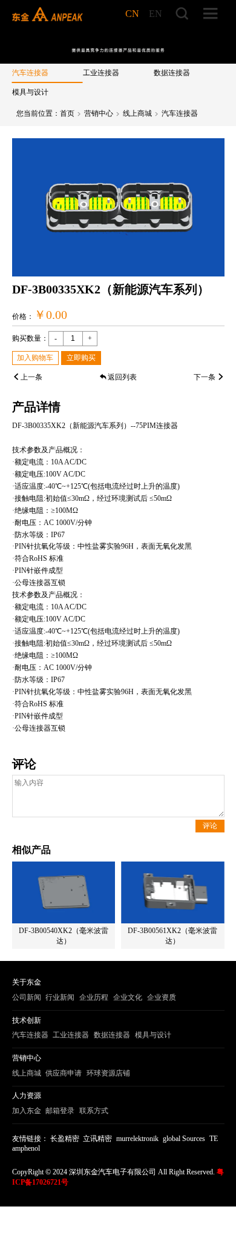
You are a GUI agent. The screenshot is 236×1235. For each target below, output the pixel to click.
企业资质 (161, 997)
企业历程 (93, 997)
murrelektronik (137, 1138)
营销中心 (98, 113)
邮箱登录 (59, 1110)
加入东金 (26, 1110)
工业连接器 (101, 73)
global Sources (184, 1138)
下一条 (204, 377)
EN (155, 13)
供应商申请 (63, 1073)
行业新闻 (59, 997)
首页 (67, 113)
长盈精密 (64, 1138)
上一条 (31, 377)
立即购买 (81, 357)
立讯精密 (97, 1138)
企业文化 (127, 997)
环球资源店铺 (108, 1073)
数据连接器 (172, 73)
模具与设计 (30, 92)
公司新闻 (26, 997)
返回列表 (122, 377)
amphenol (26, 1148)
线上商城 (137, 113)
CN (132, 13)
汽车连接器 (30, 73)
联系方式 (93, 1110)
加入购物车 (35, 357)
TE (213, 1138)
